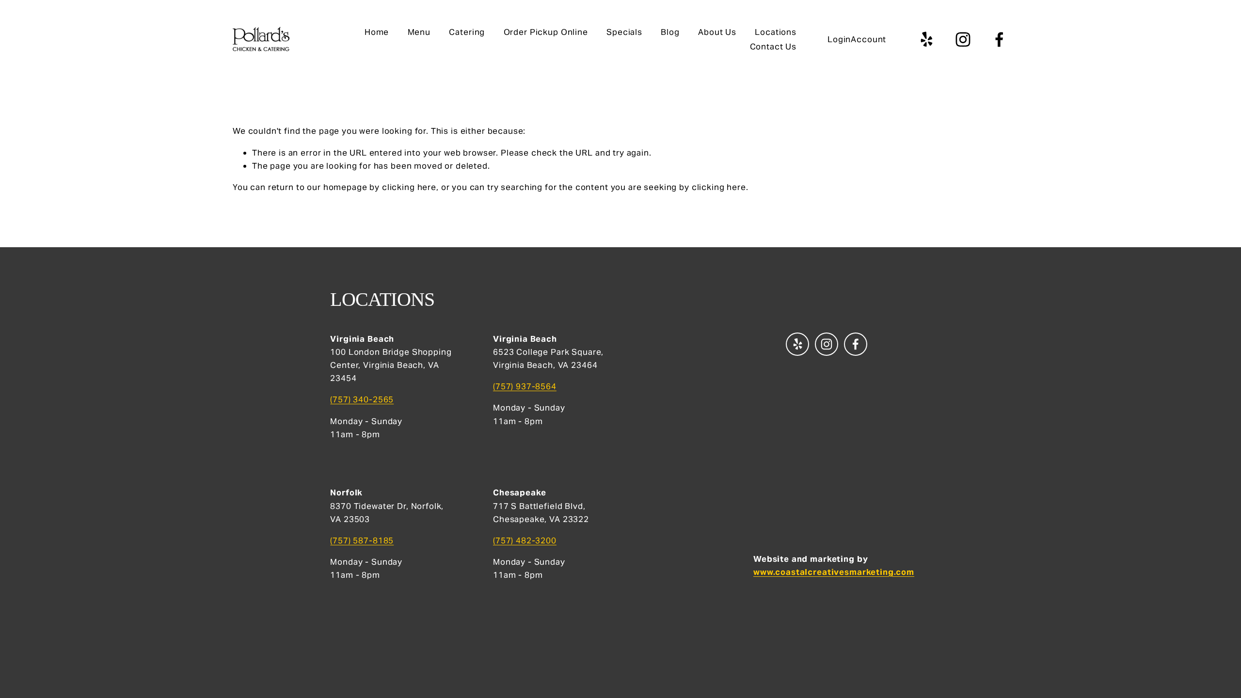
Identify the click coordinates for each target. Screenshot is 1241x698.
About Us (717, 32)
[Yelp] (926, 39)
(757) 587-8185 (362, 540)
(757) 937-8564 (525, 386)
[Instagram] (963, 39)
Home (377, 32)
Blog (670, 32)
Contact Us (773, 46)
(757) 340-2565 (362, 399)
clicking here (409, 187)
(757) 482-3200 (525, 540)
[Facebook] (999, 39)
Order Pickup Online (546, 32)
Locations (775, 32)
